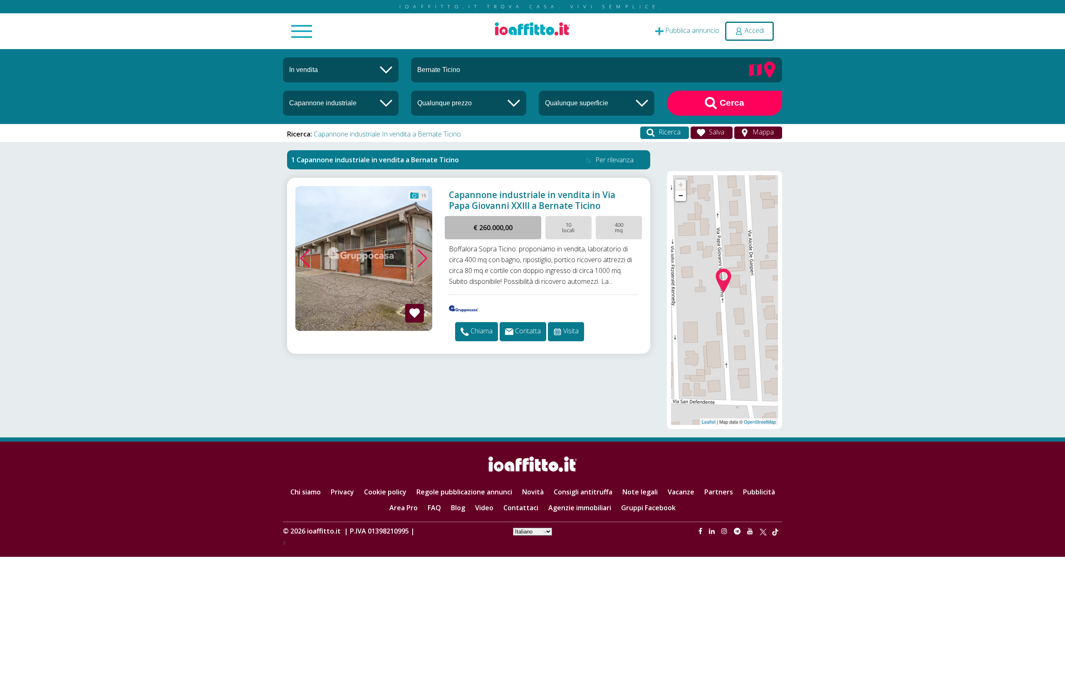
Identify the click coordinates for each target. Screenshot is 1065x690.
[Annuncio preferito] (414, 313)
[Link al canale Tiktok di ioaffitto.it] (775, 531)
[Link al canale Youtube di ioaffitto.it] (751, 531)
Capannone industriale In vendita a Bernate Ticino (387, 134)
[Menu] (301, 32)
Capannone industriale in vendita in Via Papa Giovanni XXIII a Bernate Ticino (532, 200)
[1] (469, 102)
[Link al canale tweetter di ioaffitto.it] (763, 531)
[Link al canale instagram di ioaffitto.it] (725, 531)
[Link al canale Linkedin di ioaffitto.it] (712, 531)
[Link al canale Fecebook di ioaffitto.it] (701, 531)
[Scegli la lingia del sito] (532, 531)
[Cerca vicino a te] (769, 69)
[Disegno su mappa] (755, 69)
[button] (305, 258)
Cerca (730, 102)
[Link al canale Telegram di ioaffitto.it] (738, 531)
